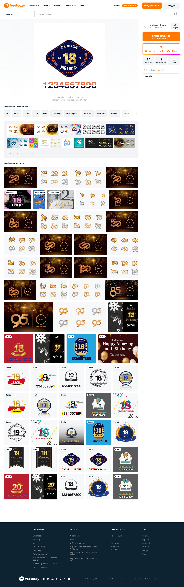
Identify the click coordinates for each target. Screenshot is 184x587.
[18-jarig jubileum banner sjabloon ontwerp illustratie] (16, 459)
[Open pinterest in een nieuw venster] (57, 579)
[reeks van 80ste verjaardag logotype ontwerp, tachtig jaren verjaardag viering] (36, 221)
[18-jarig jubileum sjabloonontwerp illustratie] (123, 317)
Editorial (69, 5)
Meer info (148, 76)
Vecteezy (36, 539)
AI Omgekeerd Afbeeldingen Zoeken (45, 559)
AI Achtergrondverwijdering (45, 563)
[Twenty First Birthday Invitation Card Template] (60, 199)
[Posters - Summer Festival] (39, 199)
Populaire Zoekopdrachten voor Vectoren (83, 548)
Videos (57, 5)
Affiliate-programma (79, 543)
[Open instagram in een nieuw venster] (48, 579)
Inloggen (171, 5)
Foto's (45, 5)
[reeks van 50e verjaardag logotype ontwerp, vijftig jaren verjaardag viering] (104, 221)
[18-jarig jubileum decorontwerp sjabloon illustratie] (18, 348)
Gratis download (161, 37)
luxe (27, 113)
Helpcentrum (116, 536)
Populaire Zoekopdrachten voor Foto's (83, 553)
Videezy (36, 543)
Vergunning (75, 536)
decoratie (101, 113)
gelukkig (88, 113)
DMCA (72, 539)
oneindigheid (72, 113)
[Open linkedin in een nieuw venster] (52, 579)
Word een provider (115, 548)
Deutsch (145, 547)
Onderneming (39, 547)
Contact (114, 539)
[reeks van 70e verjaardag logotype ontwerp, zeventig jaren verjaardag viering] (104, 177)
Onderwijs (37, 550)
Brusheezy (37, 536)
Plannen (117, 5)
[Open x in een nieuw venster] (65, 579)
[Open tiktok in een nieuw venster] (61, 579)
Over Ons (115, 543)
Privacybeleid (145, 579)
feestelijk (56, 113)
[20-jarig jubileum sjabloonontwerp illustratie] (16, 486)
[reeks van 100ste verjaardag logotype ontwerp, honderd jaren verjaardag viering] (106, 267)
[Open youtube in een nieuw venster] (69, 579)
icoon (126, 113)
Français (145, 550)
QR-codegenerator (41, 567)
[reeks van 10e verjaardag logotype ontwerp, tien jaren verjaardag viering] (107, 199)
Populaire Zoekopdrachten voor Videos (83, 559)
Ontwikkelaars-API (40, 554)
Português (146, 543)
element (114, 113)
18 (7, 113)
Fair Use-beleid (157, 579)
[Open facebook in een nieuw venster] (44, 579)
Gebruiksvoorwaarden (129, 579)
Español (145, 539)
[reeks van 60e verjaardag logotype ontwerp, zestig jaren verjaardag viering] (35, 290)
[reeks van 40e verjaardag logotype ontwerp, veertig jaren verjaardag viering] (106, 244)
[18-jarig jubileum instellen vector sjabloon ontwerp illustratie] (81, 348)
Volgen (175, 28)
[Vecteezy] (14, 5)
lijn (36, 113)
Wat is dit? (160, 70)
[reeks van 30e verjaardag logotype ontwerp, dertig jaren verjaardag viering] (38, 267)
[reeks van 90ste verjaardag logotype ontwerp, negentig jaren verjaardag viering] (38, 244)
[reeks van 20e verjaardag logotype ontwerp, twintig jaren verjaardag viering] (36, 177)
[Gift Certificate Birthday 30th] (118, 348)
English (145, 536)
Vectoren (33, 5)
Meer (82, 5)
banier (16, 113)
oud (45, 113)
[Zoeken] (169, 14)
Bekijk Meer (125, 143)
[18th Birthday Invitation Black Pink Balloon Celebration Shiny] (17, 199)
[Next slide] (134, 113)
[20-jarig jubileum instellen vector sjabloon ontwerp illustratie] (125, 486)
